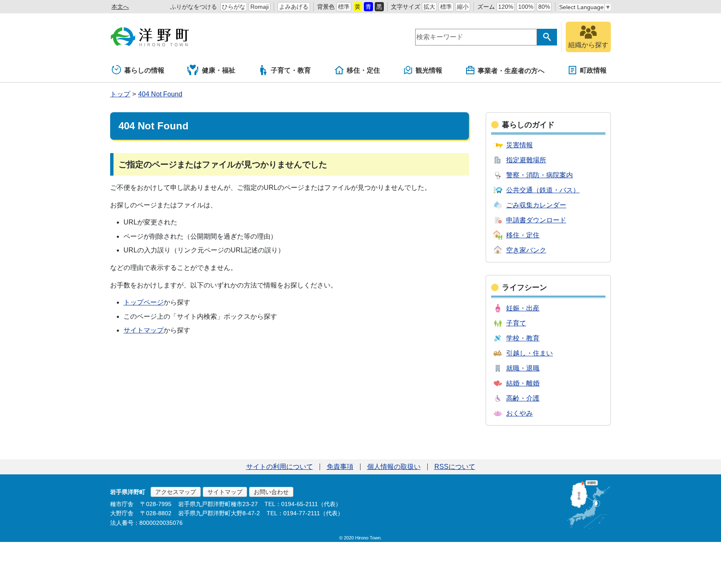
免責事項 (340, 466)
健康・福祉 (218, 70)
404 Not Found (160, 94)
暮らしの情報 (144, 70)
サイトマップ (144, 330)
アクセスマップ (175, 492)
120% (505, 6)
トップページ (144, 302)
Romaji (259, 6)
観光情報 (429, 70)
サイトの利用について (279, 466)
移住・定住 (363, 70)
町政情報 (593, 70)
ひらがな (233, 6)
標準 (344, 6)
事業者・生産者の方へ (511, 70)
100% (525, 6)
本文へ (120, 6)
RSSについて (454, 466)
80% (544, 6)
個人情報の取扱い (394, 466)
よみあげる (293, 6)
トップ (120, 94)
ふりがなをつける (193, 6)
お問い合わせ (271, 492)
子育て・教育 (291, 70)
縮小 (463, 6)
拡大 (429, 6)
